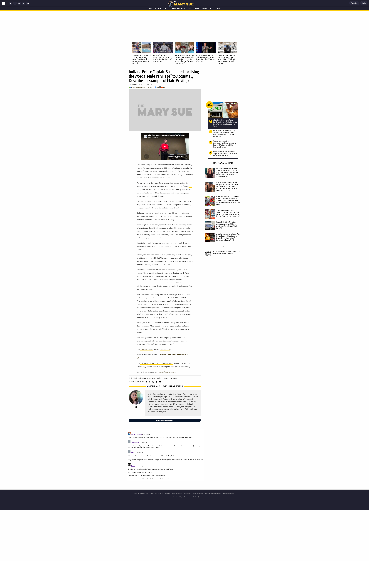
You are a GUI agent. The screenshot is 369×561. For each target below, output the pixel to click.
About (211, 9)
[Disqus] (165, 455)
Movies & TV (158, 9)
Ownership (187, 497)
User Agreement (198, 493)
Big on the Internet (178, 9)
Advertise (160, 493)
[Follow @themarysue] (10, 4)
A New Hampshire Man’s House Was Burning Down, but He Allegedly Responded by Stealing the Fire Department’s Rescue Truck (228, 237)
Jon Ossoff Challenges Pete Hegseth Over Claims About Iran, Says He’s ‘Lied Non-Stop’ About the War (162, 58)
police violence (151, 378)
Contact (195, 497)
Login (364, 3)
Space (197, 9)
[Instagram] (19, 4)
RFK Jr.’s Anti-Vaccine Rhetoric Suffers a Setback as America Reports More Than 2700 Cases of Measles (205, 58)
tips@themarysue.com (167, 372)
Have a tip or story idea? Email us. (224, 251)
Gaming (204, 9)
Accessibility (187, 493)
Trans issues (166, 378)
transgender (173, 378)
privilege (159, 378)
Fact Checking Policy (176, 497)
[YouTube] (27, 4)
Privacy (167, 493)
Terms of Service (177, 493)
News (150, 9)
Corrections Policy (227, 493)
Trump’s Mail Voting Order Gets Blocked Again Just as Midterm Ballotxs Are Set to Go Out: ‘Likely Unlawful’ (226, 225)
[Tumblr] (23, 4)
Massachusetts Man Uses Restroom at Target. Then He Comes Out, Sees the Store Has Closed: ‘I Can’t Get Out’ (225, 154)
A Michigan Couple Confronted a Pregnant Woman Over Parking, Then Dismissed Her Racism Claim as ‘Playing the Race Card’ (141, 59)
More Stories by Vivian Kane (164, 420)
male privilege (142, 378)
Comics (190, 9)
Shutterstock (165, 349)
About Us (153, 493)
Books (167, 9)
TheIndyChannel (146, 349)
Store (218, 9)
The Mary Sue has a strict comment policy (156, 363)
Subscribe (354, 3)
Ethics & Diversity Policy (212, 493)
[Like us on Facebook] (15, 4)
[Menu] (3, 3)
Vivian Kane (133, 84)
